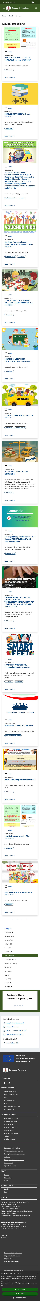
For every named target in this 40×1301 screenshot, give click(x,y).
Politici (6, 1103)
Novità (11, 16)
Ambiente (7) (9, 932)
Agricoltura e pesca (10, 1166)
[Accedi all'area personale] (33, 2)
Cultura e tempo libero (11, 1121)
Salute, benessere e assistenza (14, 1160)
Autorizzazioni (8, 1163)
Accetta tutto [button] (20, 1289)
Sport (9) (7, 975)
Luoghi (6, 1189)
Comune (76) (9, 940)
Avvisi (10, 52)
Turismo (6, 1136)
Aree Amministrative (10, 1094)
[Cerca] (36, 8)
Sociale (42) (8, 971)
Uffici (6, 1097)
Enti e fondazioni (9, 1100)
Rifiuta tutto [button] (20, 1294)
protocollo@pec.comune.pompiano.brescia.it (18, 1211)
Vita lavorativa (8, 1124)
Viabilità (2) (8, 987)
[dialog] (20, 1286)
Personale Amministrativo (12, 1106)
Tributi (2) (8, 979)
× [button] (38, 1272)
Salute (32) (8, 967)
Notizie (6, 1175)
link (2, 1285)
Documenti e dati (9, 1109)
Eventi (6, 1192)
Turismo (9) (8, 983)
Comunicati (7, 1178)
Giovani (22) (8, 952)
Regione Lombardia (9, 2)
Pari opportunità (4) (11, 959)
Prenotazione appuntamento (13, 1253)
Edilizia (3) (8, 948)
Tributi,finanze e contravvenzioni (14, 1154)
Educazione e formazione (12, 1148)
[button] (20, 1298)
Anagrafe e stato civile (11, 1118)
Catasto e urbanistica (11, 1133)
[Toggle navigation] (4, 8)
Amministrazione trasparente (13, 1270)
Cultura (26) (8, 944)
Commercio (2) (9, 936)
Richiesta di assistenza (11, 1262)
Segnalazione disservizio (12, 1256)
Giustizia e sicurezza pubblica (13, 1151)
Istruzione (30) (9, 955)
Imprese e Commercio (11, 1127)
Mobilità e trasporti (10, 1139)
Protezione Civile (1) (11, 963)
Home (4, 16)
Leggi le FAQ (8, 1259)
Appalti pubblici (9, 1130)
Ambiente (7, 1157)
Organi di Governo (10, 1091)
